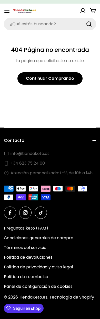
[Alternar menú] (7, 11)
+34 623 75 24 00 (28, 163)
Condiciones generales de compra (38, 238)
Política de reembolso (26, 277)
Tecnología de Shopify (71, 297)
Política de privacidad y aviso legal (38, 267)
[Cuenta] (83, 11)
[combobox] (50, 24)
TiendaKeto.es (33, 297)
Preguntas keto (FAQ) (26, 228)
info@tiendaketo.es (30, 153)
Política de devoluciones (28, 257)
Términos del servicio (25, 247)
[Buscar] (89, 24)
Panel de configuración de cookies (38, 286)
